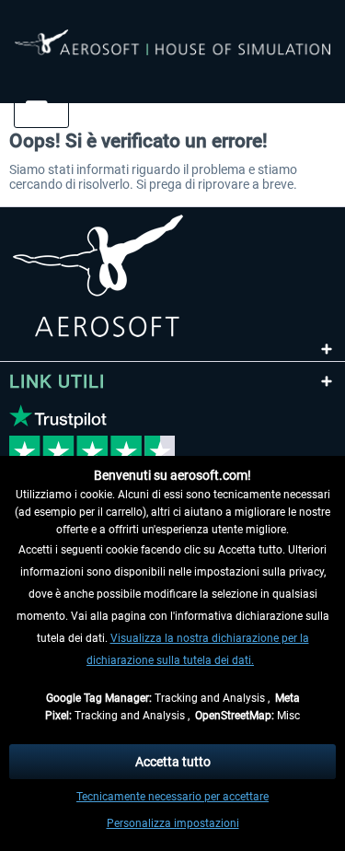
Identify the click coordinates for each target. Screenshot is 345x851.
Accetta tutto (173, 761)
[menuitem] (34, 109)
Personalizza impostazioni (173, 823)
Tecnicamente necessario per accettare (172, 796)
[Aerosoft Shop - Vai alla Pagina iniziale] (172, 53)
